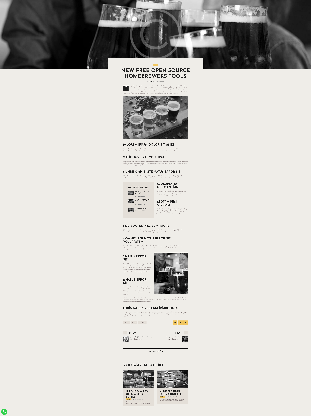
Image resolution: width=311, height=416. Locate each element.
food (134, 322)
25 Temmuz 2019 (140, 196)
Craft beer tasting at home (142, 201)
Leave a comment (154, 351)
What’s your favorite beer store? (142, 193)
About (155, 64)
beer (126, 322)
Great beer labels (141, 208)
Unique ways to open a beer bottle (137, 394)
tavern (142, 322)
